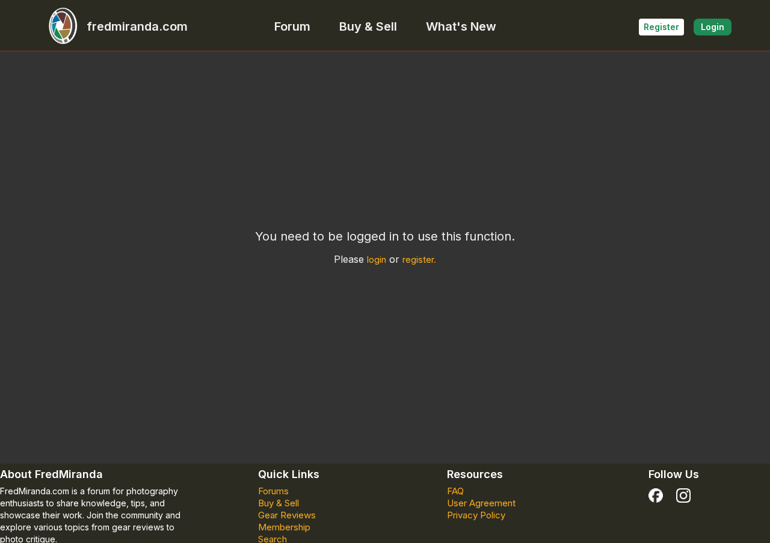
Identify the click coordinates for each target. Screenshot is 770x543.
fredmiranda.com (137, 26)
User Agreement (481, 503)
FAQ (455, 491)
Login (712, 27)
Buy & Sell (368, 26)
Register (661, 27)
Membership (284, 527)
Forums (273, 491)
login (376, 259)
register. (419, 259)
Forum (292, 26)
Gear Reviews (287, 515)
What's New (461, 26)
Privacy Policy (476, 515)
